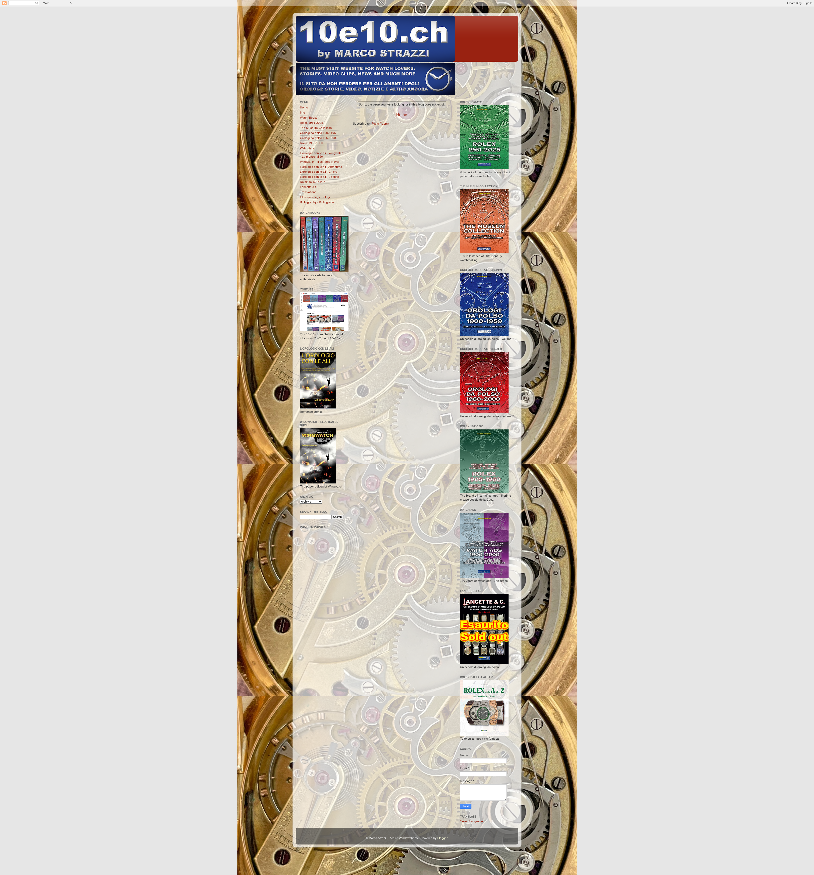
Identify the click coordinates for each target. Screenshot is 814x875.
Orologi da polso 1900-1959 (318, 133)
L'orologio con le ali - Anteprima (321, 166)
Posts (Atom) (380, 123)
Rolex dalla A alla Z (312, 181)
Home (401, 114)
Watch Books (308, 117)
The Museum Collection (316, 127)
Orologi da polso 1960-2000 (318, 138)
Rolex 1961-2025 (311, 122)
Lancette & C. (309, 187)
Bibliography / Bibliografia (317, 202)
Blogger (442, 838)
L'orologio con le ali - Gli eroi (319, 171)
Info (302, 112)
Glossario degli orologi (315, 197)
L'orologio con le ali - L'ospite (319, 176)
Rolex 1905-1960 (311, 143)
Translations (308, 192)
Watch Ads (307, 148)
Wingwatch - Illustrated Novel (319, 161)
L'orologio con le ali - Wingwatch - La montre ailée (321, 154)
